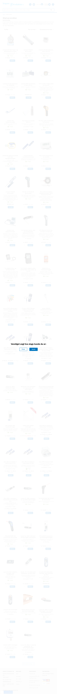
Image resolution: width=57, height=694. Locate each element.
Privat (23, 349)
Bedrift (33, 349)
